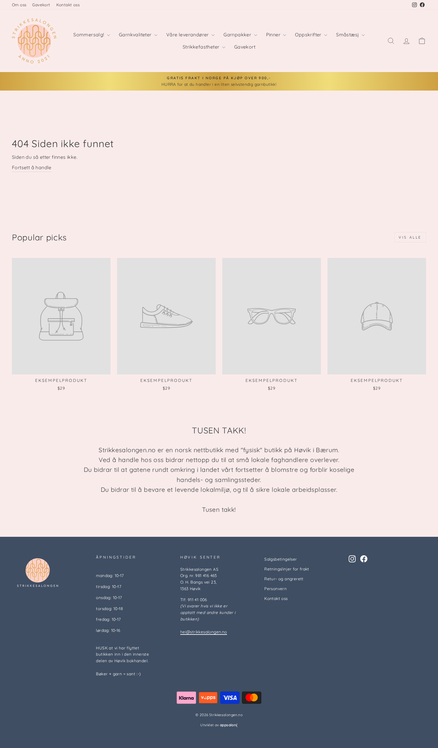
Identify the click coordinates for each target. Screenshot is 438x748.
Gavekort (41, 4)
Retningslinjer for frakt (286, 568)
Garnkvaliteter (136, 35)
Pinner (274, 35)
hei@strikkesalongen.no (203, 631)
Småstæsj (348, 35)
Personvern (275, 588)
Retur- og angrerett (284, 578)
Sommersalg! (89, 35)
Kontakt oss (68, 4)
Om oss (19, 4)
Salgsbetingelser (280, 559)
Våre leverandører (188, 35)
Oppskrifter (309, 35)
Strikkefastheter (202, 47)
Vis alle (410, 237)
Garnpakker (237, 35)
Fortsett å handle (32, 167)
